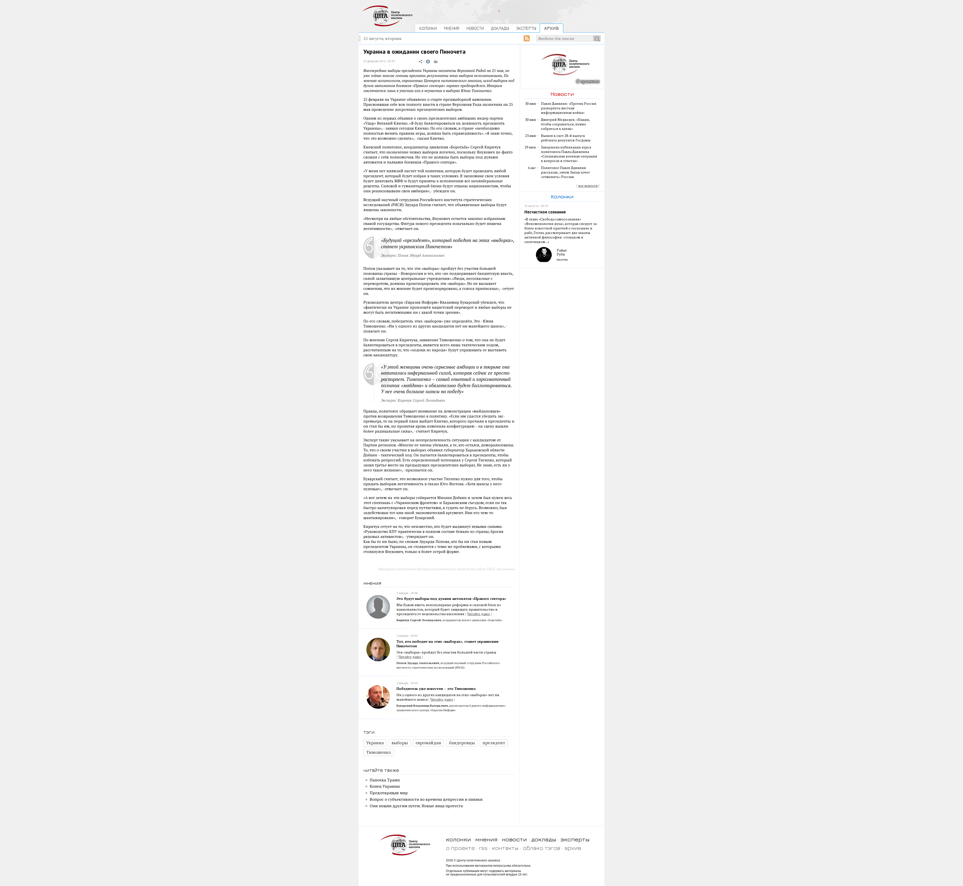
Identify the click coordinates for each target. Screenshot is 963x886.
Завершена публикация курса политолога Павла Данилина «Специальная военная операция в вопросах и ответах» (569, 154)
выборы (399, 743)
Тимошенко (378, 752)
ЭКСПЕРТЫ (526, 28)
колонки (458, 839)
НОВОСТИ (475, 28)
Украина (375, 743)
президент (494, 743)
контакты (505, 847)
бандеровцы (462, 743)
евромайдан (428, 743)
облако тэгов (541, 847)
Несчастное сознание (545, 211)
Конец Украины (385, 786)
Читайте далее (478, 614)
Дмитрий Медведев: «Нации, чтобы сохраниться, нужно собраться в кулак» (565, 124)
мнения (486, 839)
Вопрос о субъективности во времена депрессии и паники (426, 799)
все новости (588, 185)
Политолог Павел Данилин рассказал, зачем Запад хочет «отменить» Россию (565, 172)
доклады (543, 839)
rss (483, 847)
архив (573, 847)
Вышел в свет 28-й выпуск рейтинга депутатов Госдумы (566, 137)
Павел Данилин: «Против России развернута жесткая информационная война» (568, 108)
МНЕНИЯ (451, 28)
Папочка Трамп (385, 780)
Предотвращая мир (389, 792)
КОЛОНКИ (428, 28)
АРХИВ (551, 28)
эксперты (575, 839)
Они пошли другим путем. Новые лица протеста (416, 806)
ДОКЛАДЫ (500, 28)
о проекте (460, 847)
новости (514, 839)
